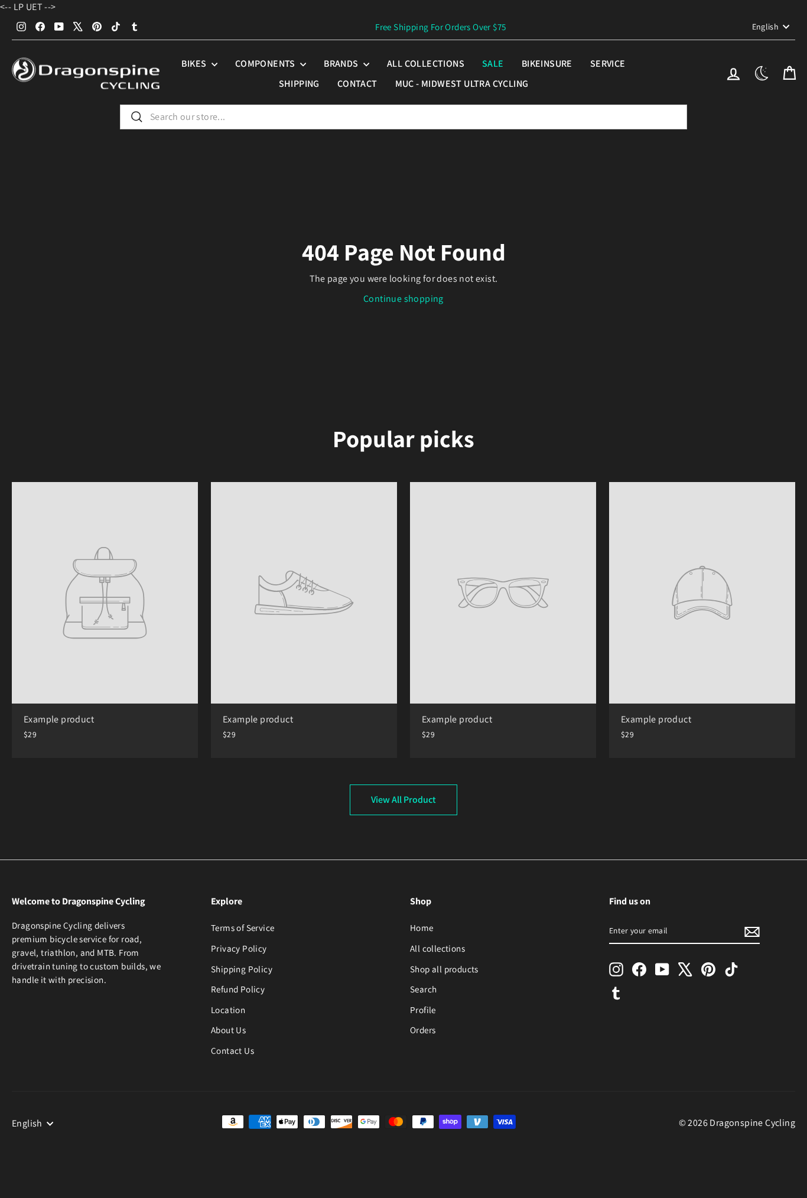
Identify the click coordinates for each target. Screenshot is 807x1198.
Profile (423, 1009)
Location (228, 1009)
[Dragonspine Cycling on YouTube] (662, 969)
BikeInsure (547, 63)
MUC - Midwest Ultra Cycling (462, 83)
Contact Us (232, 1050)
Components (266, 63)
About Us (228, 1030)
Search (423, 989)
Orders (422, 1030)
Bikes (194, 63)
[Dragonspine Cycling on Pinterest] (708, 969)
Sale (493, 63)
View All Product (403, 799)
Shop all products (444, 969)
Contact (357, 83)
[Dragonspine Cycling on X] (685, 969)
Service (608, 63)
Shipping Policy (241, 969)
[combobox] (403, 117)
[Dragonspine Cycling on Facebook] (639, 969)
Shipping (299, 83)
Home (422, 927)
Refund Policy (238, 989)
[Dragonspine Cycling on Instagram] (616, 969)
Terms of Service (242, 927)
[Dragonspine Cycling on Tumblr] (616, 992)
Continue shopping (403, 298)
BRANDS (342, 63)
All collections (425, 63)
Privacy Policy (239, 948)
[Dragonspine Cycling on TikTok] (731, 969)
